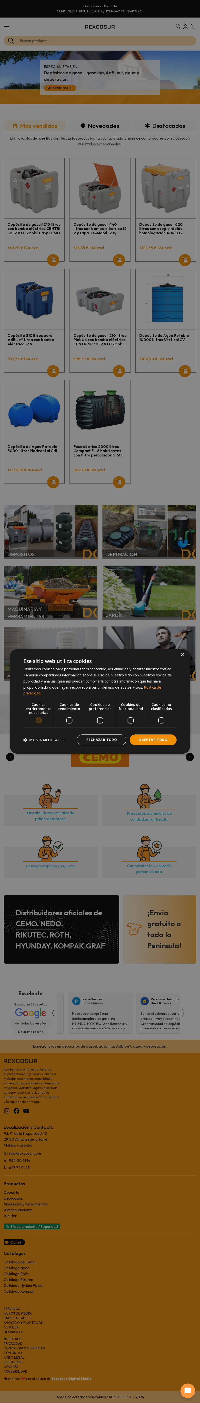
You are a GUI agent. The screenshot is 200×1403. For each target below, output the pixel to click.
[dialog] (100, 701)
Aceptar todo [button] (153, 739)
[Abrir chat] (187, 1391)
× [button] (182, 655)
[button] (44, 739)
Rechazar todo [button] (101, 739)
